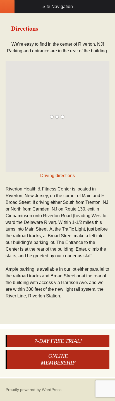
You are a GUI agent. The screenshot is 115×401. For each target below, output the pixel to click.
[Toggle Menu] (7, 6)
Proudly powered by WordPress (33, 389)
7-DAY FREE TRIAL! (58, 341)
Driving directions (57, 175)
